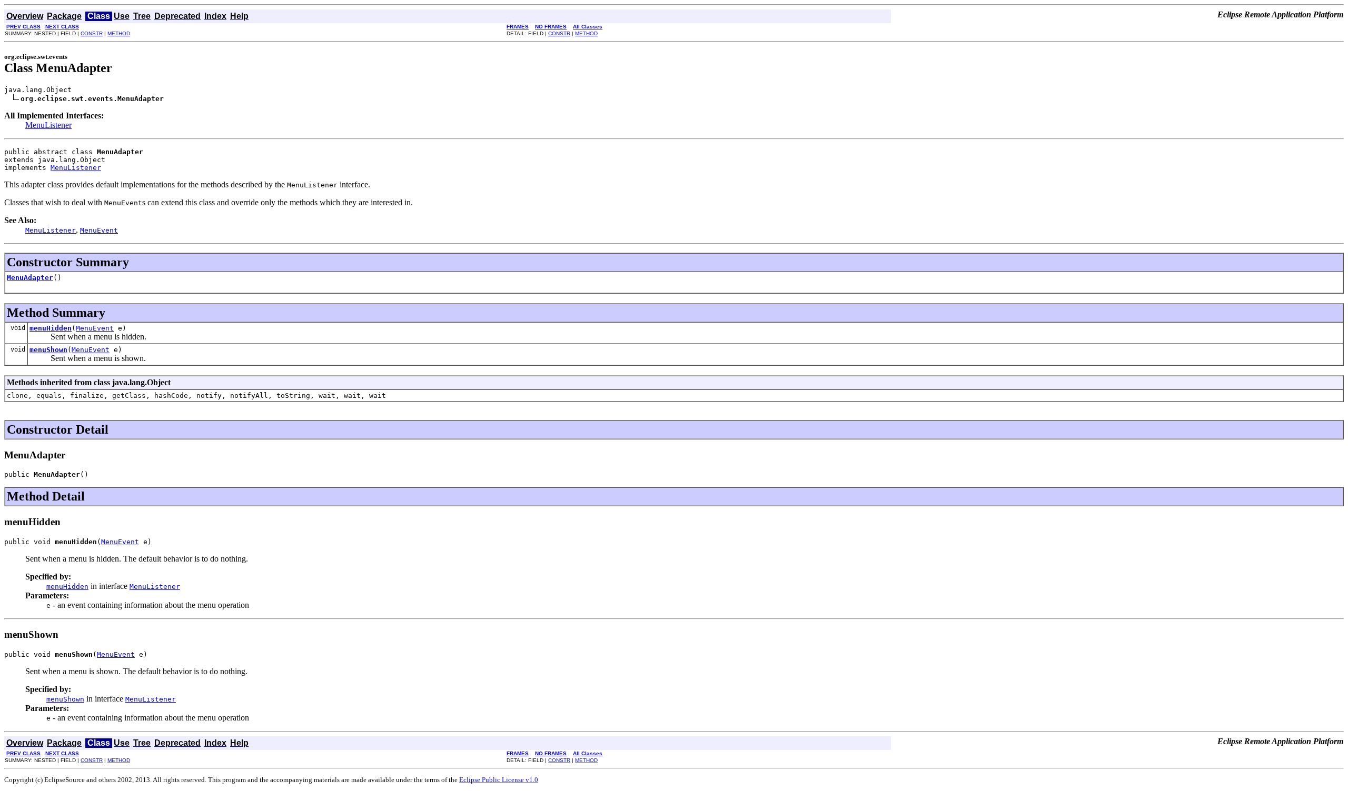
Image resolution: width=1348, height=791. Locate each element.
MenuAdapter (30, 278)
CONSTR (92, 33)
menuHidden (50, 328)
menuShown (48, 350)
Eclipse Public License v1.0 (498, 780)
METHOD (118, 33)
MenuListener (48, 125)
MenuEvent (95, 328)
